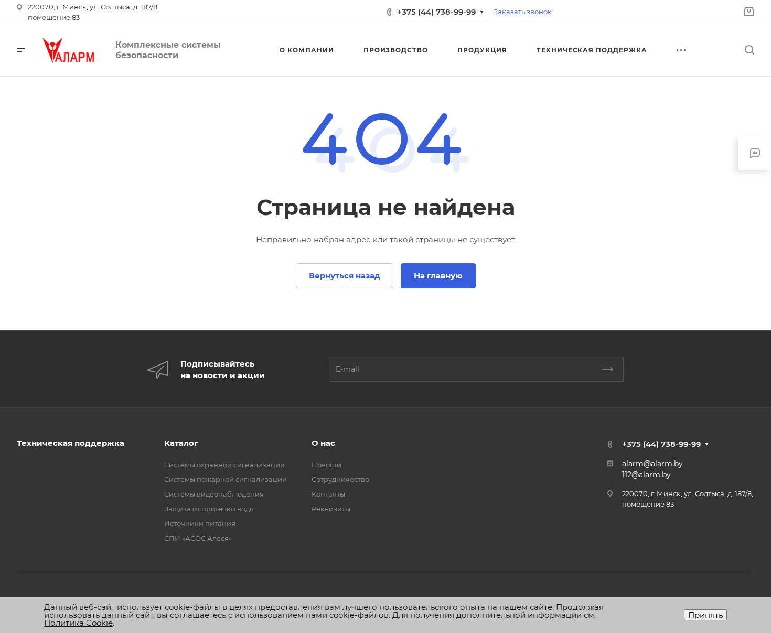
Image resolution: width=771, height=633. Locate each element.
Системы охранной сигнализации (224, 464)
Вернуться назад (344, 276)
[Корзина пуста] (748, 12)
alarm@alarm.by (652, 463)
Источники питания (199, 523)
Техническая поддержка (70, 443)
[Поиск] (749, 50)
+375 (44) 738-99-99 (436, 12)
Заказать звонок (523, 11)
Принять (705, 615)
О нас (323, 443)
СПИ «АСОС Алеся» (198, 538)
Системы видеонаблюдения (214, 494)
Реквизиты (331, 509)
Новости (326, 464)
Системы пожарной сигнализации (225, 479)
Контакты (328, 494)
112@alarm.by (646, 474)
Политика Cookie (78, 623)
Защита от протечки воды (209, 509)
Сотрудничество (340, 479)
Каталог (181, 443)
